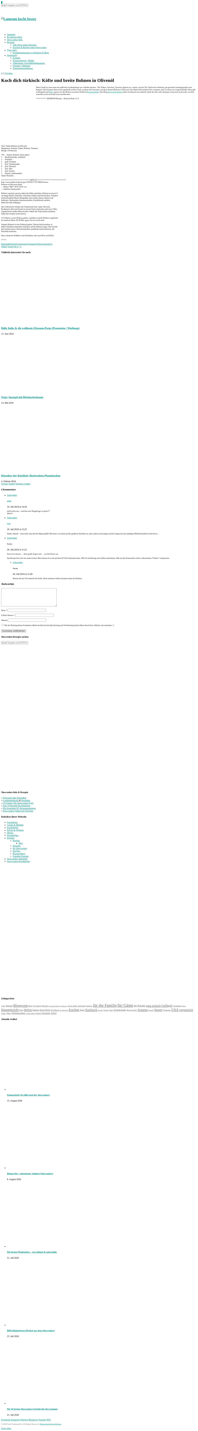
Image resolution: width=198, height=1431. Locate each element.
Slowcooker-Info (14, 39)
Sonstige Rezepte (21, 856)
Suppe (158, 1010)
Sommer (24, 244)
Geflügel (166, 1005)
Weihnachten (18, 1013)
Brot (21, 843)
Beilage (4, 244)
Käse (82, 1010)
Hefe (21, 1010)
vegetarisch (47, 244)
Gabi (8, 523)
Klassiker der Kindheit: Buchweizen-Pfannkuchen (30, 475)
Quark (105, 1010)
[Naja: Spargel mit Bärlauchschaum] (37, 391)
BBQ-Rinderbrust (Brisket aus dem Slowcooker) (31, 1330)
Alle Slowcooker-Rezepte (24, 45)
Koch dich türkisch (115, 92)
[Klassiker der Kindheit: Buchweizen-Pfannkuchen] (41, 470)
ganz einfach (153, 1005)
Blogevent (20, 1005)
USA (175, 1010)
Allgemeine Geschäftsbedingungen (29, 63)
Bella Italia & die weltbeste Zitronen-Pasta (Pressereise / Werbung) (40, 328)
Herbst (28, 1009)
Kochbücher (12, 827)
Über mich (12, 50)
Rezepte (10, 42)
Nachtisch (91, 1010)
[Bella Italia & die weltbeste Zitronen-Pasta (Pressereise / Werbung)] (41, 322)
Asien (3, 1006)
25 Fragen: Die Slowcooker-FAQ (18, 803)
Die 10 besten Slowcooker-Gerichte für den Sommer (32, 1409)
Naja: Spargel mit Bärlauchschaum (22, 397)
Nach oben (6, 1428)
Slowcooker (131, 1010)
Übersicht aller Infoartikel (14, 798)
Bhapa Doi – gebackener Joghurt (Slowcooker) (30, 1173)
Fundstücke (12, 822)
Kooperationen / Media (23, 60)
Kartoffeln (45, 1010)
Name (4, 610)
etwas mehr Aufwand (76, 1006)
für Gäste (125, 1005)
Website (4, 620)
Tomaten (32, 244)
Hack (17, 244)
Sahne (111, 1010)
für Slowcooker (20, 848)
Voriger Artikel (8, 484)
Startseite (11, 34)
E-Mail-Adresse (8, 615)
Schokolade (120, 1010)
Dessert (45, 1006)
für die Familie (105, 1005)
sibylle (9, 501)
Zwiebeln (45, 1013)
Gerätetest (177, 1006)
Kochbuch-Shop (14, 37)
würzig (38, 1013)
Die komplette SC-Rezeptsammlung (19, 808)
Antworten (12, 495)
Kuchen (74, 1010)
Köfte (51, 92)
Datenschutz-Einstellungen (50, 1424)
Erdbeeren (63, 1006)
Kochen (9, 73)
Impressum (12, 55)
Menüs (10, 833)
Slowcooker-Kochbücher (18, 861)
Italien (35, 1010)
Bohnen (11, 244)
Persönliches (12, 835)
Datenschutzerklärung (23, 68)
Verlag (3, 1013)
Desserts (16, 846)
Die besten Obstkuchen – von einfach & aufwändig (32, 1252)
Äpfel (54, 1013)
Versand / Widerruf (21, 66)
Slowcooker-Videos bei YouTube (18, 811)
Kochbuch (55, 1010)
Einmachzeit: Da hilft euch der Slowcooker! (28, 1095)
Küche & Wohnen (15, 830)
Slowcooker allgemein (17, 859)
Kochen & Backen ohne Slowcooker (30, 47)
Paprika (100, 1010)
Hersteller (25, 800)
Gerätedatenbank (11, 800)
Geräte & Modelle (15, 825)
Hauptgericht (10, 1010)
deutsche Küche (54, 1006)
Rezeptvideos (19, 853)
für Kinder (139, 1005)
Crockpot (37, 1006)
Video (8, 1013)
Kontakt (16, 58)
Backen (16, 840)
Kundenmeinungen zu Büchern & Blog (31, 53)
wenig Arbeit (30, 1013)
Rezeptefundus (93, 92)
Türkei (39, 244)
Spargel (151, 1010)
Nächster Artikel (22, 484)
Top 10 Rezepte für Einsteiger (16, 806)
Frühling (89, 1006)
